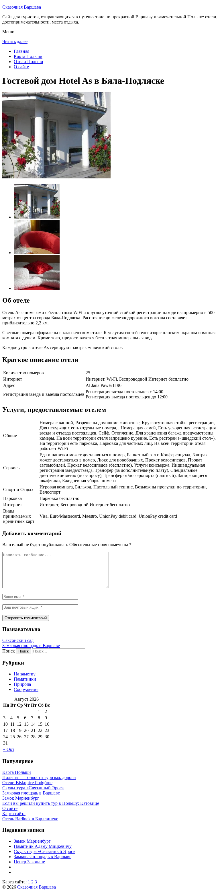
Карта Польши (28, 56)
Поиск (8, 650)
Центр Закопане (29, 861)
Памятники (25, 679)
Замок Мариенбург (32, 841)
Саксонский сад (18, 640)
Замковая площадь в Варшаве (31, 645)
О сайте (21, 66)
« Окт (8, 749)
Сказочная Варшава (21, 7)
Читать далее (15, 41)
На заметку (25, 673)
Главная (21, 51)
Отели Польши (28, 61)
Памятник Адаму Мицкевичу (43, 846)
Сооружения (26, 689)
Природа (22, 684)
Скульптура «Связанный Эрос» (44, 851)
